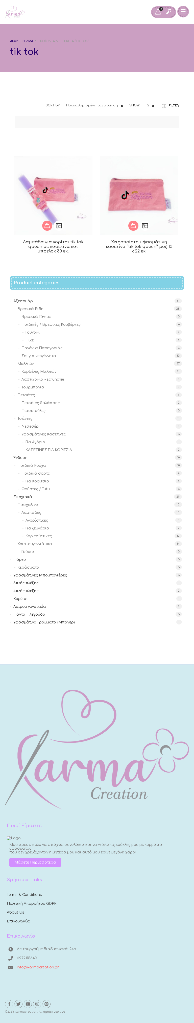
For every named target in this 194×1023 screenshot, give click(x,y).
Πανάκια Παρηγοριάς (41, 348)
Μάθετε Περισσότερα (35, 862)
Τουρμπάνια (32, 387)
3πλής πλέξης (25, 583)
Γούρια (27, 552)
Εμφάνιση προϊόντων (47, 226)
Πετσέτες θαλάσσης (40, 403)
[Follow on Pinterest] (46, 1004)
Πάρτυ (19, 560)
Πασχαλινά (27, 505)
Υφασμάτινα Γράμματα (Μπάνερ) (44, 622)
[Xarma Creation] (15, 12)
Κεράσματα (28, 567)
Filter (174, 106)
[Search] (168, 12)
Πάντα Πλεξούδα (29, 614)
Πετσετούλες (33, 411)
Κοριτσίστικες (39, 536)
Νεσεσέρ (30, 426)
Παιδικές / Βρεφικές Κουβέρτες (51, 325)
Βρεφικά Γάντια (36, 317)
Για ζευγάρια (37, 528)
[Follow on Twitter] (18, 1004)
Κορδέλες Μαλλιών (38, 372)
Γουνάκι (33, 332)
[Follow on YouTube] (28, 1004)
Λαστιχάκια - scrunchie (42, 379)
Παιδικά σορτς (35, 473)
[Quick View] (59, 226)
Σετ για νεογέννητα (38, 356)
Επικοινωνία (18, 921)
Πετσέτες (26, 395)
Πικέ (30, 340)
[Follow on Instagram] (37, 1004)
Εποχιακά (22, 497)
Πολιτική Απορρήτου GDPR (31, 903)
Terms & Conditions (24, 895)
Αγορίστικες (37, 520)
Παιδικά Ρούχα (31, 466)
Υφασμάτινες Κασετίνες (43, 434)
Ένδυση (20, 458)
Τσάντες (24, 419)
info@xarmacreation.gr (38, 967)
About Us (15, 912)
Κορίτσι (20, 599)
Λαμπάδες (31, 513)
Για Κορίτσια (37, 481)
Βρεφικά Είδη (30, 309)
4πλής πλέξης (25, 591)
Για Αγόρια (35, 442)
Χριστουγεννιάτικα (34, 544)
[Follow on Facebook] (9, 1004)
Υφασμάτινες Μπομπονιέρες (40, 575)
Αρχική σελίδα (21, 41)
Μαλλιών (25, 364)
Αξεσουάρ (23, 301)
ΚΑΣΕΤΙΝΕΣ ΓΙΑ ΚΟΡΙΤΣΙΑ (49, 450)
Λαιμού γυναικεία (29, 607)
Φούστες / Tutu (35, 489)
